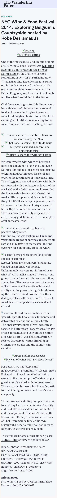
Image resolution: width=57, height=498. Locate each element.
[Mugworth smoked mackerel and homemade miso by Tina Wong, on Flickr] (28, 151)
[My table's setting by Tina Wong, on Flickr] (28, 55)
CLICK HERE (9, 439)
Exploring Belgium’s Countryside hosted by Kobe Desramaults (27, 69)
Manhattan (7, 16)
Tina (3, 43)
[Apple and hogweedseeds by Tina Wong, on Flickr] (28, 355)
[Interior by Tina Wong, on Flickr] (28, 51)
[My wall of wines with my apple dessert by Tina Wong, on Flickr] (29, 359)
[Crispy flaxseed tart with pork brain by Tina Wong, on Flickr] (28, 155)
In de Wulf (21, 77)
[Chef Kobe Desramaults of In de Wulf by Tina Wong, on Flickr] (28, 143)
